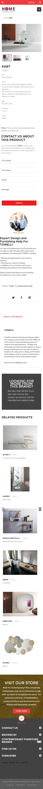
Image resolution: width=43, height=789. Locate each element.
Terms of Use (20, 785)
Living (25, 286)
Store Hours (21, 711)
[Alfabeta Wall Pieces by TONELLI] (20, 521)
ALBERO (10, 496)
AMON (9, 580)
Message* (6, 190)
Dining (21, 286)
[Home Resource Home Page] (8, 10)
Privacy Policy (32, 785)
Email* (4, 180)
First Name (6, 161)
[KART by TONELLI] (21, 38)
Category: (5, 286)
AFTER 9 (10, 455)
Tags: (16, 286)
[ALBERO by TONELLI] (20, 479)
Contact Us (10, 727)
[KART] (7, 58)
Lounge (29, 286)
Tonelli (11, 286)
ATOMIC (10, 663)
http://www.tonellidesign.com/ (15, 363)
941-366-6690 (13, 148)
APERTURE (11, 621)
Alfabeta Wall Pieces (15, 538)
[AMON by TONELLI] (20, 562)
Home (6, 18)
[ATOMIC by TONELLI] (20, 645)
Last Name (6, 170)
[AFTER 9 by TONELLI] (20, 437)
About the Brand (13, 317)
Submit (19, 203)
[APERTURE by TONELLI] (20, 604)
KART (6, 66)
